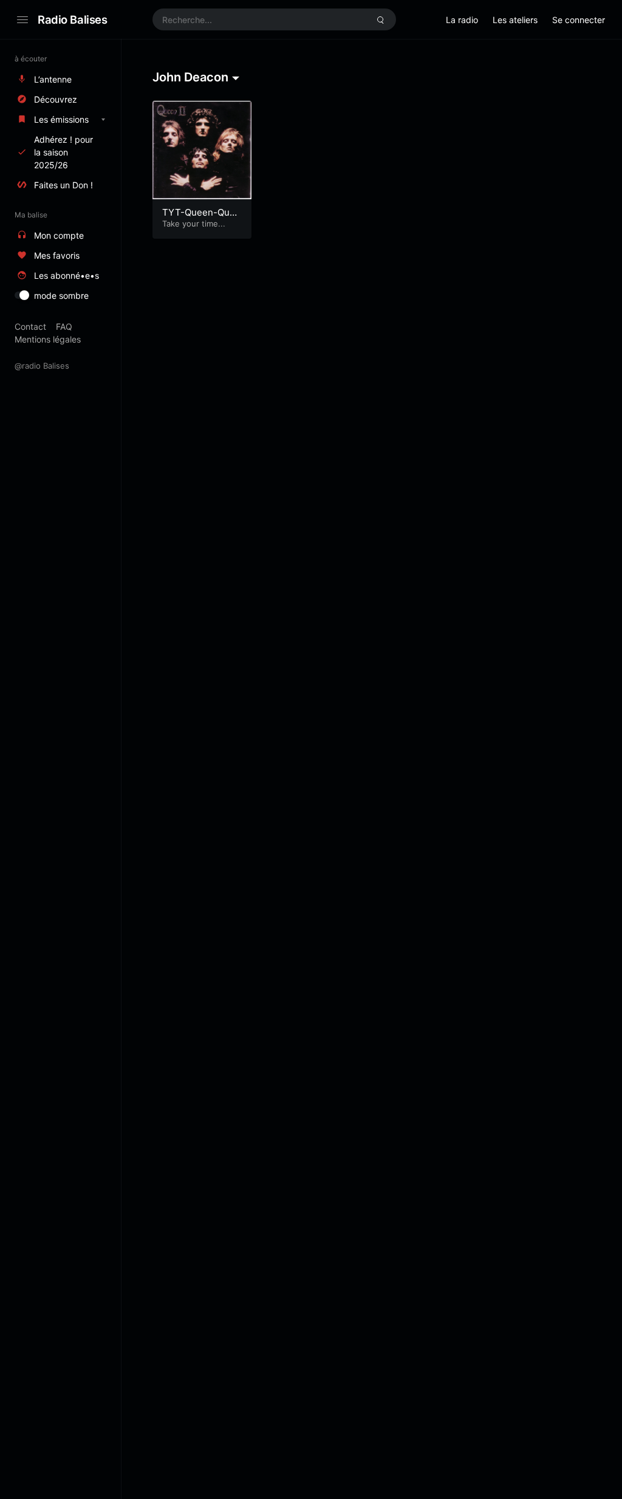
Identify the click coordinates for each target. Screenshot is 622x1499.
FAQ (64, 326)
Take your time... (193, 223)
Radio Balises (73, 19)
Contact (30, 326)
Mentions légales (48, 339)
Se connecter (578, 20)
